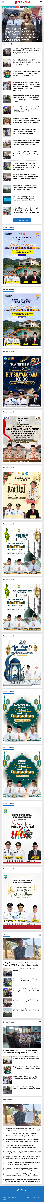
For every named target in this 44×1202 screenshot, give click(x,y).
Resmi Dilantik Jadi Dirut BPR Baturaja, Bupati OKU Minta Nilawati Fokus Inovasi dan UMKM (26, 62)
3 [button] (7, 40)
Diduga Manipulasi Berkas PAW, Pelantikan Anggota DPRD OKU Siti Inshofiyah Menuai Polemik (26, 131)
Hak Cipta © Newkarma (9, 1197)
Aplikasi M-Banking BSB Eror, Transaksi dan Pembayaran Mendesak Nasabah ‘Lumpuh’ (24, 199)
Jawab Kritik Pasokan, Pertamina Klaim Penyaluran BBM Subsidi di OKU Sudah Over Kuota (25, 188)
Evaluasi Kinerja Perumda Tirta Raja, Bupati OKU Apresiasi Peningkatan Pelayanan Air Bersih (27, 51)
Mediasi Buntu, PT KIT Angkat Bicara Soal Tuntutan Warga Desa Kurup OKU (26, 154)
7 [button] (14, 40)
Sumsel (15, 7)
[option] (22, 24)
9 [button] (18, 40)
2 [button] (5, 40)
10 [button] (19, 40)
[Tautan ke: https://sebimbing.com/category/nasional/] (40, 934)
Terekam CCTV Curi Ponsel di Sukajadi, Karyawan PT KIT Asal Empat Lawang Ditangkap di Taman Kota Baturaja (26, 166)
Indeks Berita (36, 1197)
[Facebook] (18, 1190)
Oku (10, 7)
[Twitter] (22, 1190)
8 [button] (16, 40)
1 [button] (4, 40)
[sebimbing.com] (22, 2)
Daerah (5, 7)
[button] (37, 39)
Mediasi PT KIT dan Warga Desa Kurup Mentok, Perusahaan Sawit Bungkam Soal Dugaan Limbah (25, 176)
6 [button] (12, 40)
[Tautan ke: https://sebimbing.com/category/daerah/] (40, 1022)
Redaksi (4, 1199)
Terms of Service (23, 1197)
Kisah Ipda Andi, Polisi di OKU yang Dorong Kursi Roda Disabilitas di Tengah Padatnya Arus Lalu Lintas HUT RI (21, 32)
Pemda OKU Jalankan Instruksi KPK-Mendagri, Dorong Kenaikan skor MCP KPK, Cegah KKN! (26, 109)
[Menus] (3, 2)
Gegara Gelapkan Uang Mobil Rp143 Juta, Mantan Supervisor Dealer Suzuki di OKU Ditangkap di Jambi (26, 73)
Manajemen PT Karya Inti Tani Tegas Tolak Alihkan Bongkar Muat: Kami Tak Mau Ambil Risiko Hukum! (27, 143)
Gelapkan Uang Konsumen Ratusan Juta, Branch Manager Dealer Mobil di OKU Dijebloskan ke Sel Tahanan (26, 120)
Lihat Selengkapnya (22, 220)
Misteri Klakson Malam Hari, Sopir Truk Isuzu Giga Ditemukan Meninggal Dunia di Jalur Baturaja (26, 210)
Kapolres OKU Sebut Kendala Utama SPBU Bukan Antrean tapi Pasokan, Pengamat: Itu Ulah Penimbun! (25, 970)
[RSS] (25, 1190)
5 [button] (11, 40)
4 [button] (9, 40)
